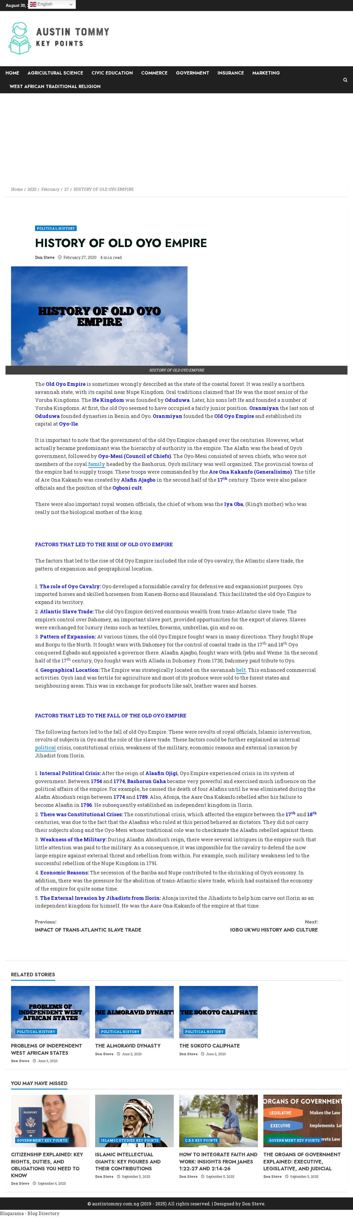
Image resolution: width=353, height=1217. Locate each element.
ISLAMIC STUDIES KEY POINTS (130, 1140)
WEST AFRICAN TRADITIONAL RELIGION (55, 86)
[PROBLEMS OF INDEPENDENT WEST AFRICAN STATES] (50, 1012)
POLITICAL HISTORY (56, 228)
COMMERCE (154, 73)
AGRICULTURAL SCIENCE (55, 73)
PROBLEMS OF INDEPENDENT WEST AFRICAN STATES (46, 1049)
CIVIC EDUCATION (112, 73)
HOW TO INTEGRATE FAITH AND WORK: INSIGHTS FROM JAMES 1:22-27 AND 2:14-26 (218, 1161)
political (45, 747)
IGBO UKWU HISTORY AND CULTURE (274, 926)
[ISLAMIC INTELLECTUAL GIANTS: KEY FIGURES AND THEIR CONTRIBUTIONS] (134, 1121)
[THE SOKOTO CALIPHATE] (218, 1012)
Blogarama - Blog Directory (30, 1213)
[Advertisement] (176, 134)
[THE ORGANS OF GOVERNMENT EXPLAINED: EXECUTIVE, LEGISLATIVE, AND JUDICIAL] (302, 1121)
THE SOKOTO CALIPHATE (209, 1045)
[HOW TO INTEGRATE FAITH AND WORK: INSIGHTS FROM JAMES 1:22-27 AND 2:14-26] (218, 1121)
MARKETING (266, 73)
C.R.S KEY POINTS (201, 1140)
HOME (12, 73)
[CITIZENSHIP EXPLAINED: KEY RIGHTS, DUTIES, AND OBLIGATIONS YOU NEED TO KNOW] (50, 1121)
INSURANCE (231, 73)
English (44, 4)
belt (241, 670)
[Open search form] (345, 80)
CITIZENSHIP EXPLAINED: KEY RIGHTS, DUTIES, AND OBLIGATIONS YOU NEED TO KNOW (47, 1165)
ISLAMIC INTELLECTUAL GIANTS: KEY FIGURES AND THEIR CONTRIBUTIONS (128, 1161)
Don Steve (44, 257)
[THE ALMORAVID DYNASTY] (134, 1012)
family (96, 464)
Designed (224, 1204)
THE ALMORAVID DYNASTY (128, 1045)
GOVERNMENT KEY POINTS (42, 1140)
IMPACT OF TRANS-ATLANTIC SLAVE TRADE (88, 926)
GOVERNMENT (192, 73)
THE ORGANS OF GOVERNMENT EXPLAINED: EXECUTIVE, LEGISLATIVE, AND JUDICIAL (302, 1161)
